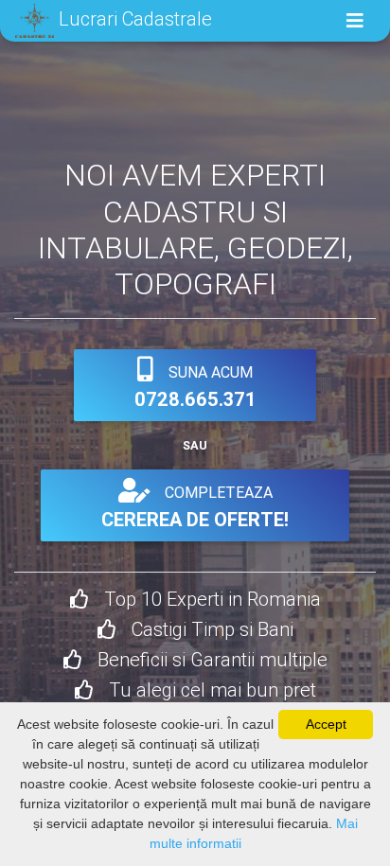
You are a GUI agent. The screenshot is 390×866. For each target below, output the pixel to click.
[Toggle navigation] (355, 21)
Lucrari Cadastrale (133, 18)
